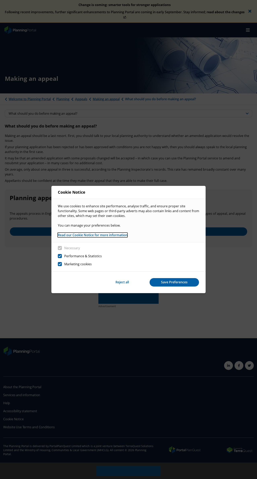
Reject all (122, 282)
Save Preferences (174, 282)
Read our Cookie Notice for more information (92, 235)
